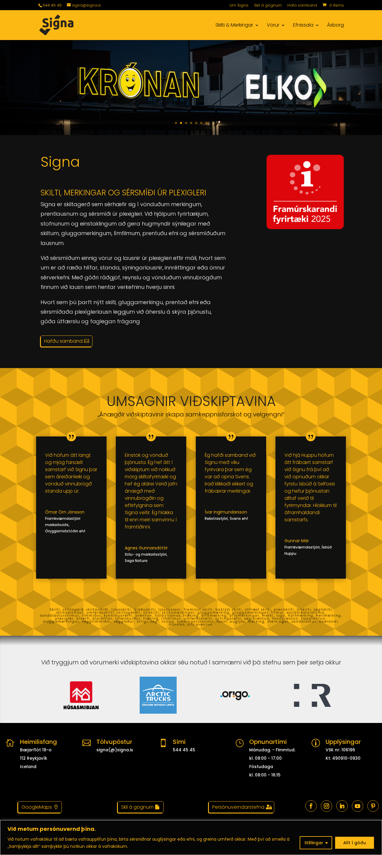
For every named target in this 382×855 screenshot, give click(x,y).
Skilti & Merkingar (234, 25)
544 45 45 (52, 5)
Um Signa (238, 5)
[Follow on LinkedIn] (342, 806)
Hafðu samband (63, 341)
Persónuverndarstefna (238, 807)
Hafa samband (302, 5)
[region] (191, 837)
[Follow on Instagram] (326, 806)
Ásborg (335, 25)
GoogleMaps (36, 807)
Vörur (273, 25)
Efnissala (303, 25)
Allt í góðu (354, 843)
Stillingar (313, 843)
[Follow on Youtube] (357, 806)
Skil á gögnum (268, 5)
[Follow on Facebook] (311, 806)
